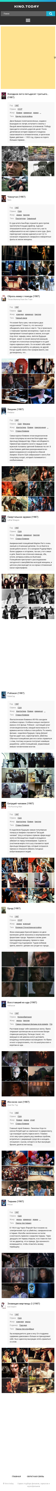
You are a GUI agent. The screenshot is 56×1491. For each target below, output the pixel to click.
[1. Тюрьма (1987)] (15, 1260)
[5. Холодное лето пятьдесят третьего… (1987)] (15, 184)
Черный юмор (21, 318)
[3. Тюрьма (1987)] (15, 1275)
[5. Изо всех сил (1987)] (15, 1188)
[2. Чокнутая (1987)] (41, 253)
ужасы (19, 1021)
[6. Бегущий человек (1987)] (41, 895)
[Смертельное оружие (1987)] (3, 519)
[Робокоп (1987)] (3, 695)
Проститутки (21, 219)
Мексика (26, 424)
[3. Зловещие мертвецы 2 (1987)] (15, 1370)
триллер (26, 215)
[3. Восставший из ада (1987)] (15, 1073)
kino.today (9, 1484)
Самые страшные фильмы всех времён (32, 1024)
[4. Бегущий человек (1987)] (41, 880)
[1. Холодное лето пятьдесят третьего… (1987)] (15, 153)
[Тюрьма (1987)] (3, 1203)
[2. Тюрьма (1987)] (41, 1260)
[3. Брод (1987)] (15, 974)
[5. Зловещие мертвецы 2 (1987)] (15, 1385)
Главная (16, 1476)
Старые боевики (22, 431)
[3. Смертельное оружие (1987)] (15, 596)
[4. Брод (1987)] (41, 974)
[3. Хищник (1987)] (15, 488)
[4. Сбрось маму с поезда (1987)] (41, 381)
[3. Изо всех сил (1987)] (15, 1173)
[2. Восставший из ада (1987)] (41, 1058)
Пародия (23, 1325)
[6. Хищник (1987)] (41, 503)
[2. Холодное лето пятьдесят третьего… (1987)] (41, 153)
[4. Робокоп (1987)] (41, 775)
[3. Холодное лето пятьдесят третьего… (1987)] (15, 168)
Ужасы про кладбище (25, 1329)
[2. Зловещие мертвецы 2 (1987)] (41, 1355)
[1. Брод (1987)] (15, 959)
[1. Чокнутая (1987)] (15, 253)
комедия (20, 314)
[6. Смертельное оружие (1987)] (41, 611)
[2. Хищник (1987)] (41, 473)
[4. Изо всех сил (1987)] (41, 1173)
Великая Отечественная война (29, 927)
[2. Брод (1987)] (41, 959)
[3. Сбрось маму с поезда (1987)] (15, 381)
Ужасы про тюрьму (23, 1223)
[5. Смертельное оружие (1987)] (15, 611)
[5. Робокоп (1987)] (15, 790)
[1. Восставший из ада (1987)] (15, 1058)
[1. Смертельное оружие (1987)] (15, 581)
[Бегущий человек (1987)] (3, 805)
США (20, 211)
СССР (20, 109)
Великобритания (25, 1017)
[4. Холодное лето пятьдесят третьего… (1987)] (41, 168)
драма (36, 113)
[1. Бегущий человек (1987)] (15, 865)
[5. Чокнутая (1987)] (15, 283)
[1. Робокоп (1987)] (15, 760)
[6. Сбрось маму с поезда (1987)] (41, 396)
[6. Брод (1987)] (41, 989)
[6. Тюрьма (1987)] (41, 1290)
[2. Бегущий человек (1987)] (41, 865)
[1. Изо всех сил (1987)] (15, 1158)
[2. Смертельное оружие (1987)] (41, 581)
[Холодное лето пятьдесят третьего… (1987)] (3, 96)
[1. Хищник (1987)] (15, 473)
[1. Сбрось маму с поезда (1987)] (15, 366)
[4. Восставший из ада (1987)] (41, 1073)
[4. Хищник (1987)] (41, 488)
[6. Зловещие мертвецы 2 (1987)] (41, 1385)
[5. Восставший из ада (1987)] (15, 1088)
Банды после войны (24, 116)
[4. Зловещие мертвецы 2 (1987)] (41, 1370)
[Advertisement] (28, 57)
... (40, 113)
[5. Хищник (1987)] (15, 503)
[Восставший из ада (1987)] (3, 1004)
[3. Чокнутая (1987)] (15, 268)
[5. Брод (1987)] (15, 989)
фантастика (21, 427)
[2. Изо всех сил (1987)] (41, 1158)
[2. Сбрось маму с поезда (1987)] (41, 366)
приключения (40, 427)
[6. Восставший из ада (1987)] (41, 1088)
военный (26, 924)
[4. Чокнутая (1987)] (41, 268)
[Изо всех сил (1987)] (3, 1103)
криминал (27, 113)
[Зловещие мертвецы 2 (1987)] (3, 1306)
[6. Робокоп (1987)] (41, 790)
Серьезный (31, 219)
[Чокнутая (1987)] (3, 199)
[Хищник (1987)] (3, 411)
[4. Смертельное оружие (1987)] (41, 596)
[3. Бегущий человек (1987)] (15, 880)
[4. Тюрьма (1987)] (41, 1275)
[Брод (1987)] (3, 910)
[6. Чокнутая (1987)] (41, 283)
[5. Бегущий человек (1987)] (15, 895)
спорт (32, 1120)
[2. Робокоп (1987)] (41, 760)
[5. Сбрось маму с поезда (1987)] (15, 396)
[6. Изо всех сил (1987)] (41, 1188)
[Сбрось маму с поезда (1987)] (3, 298)
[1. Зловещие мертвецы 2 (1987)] (15, 1355)
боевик (19, 113)
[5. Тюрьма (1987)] (15, 1290)
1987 (17, 105)
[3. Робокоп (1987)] (15, 775)
